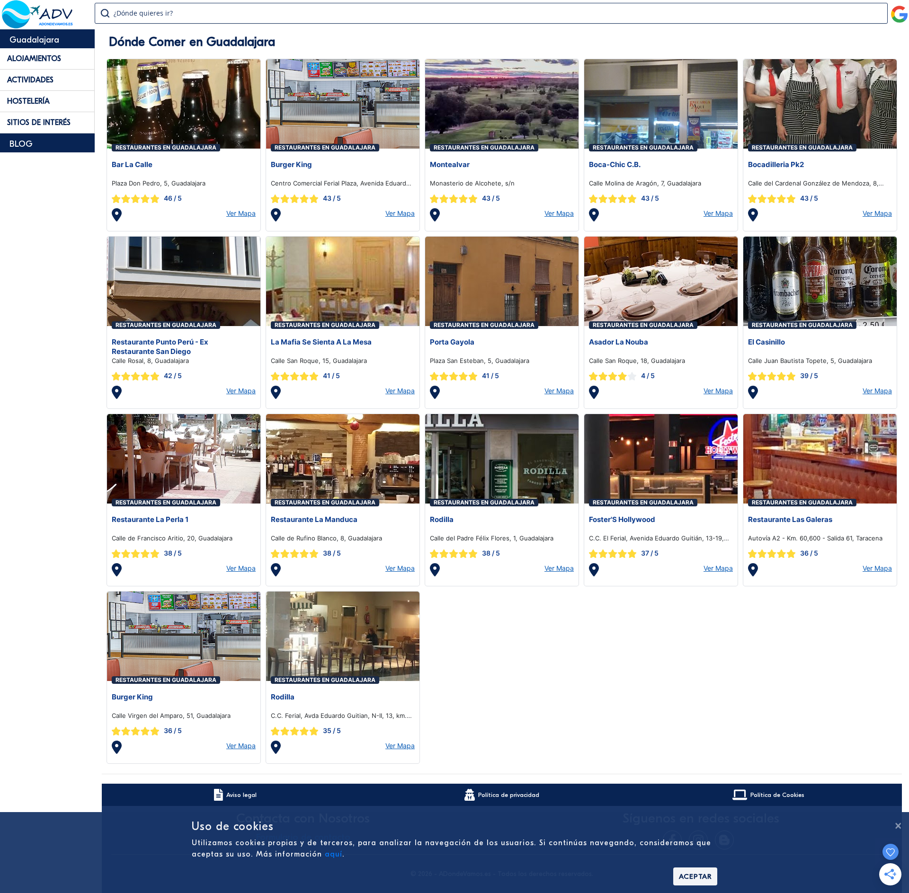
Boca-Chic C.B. (615, 164)
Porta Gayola (452, 341)
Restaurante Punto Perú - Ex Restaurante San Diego (160, 346)
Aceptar (695, 876)
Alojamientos (34, 58)
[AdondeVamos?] (37, 25)
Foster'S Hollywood (622, 519)
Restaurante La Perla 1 (150, 519)
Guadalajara (34, 40)
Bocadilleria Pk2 (776, 164)
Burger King (291, 164)
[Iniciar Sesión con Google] (899, 10)
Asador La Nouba (618, 341)
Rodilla (442, 519)
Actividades (30, 80)
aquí (333, 854)
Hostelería (28, 101)
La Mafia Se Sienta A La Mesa (321, 341)
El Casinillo (766, 341)
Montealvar (450, 164)
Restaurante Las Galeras (790, 519)
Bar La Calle (132, 164)
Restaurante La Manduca (314, 519)
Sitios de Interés (39, 122)
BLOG (21, 144)
